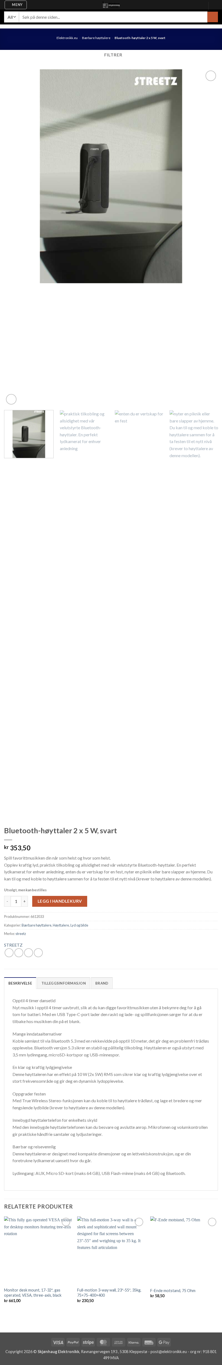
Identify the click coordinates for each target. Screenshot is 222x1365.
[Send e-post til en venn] (28, 952)
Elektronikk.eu (67, 38)
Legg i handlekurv (60, 901)
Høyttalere (61, 925)
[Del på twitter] (18, 952)
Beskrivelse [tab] (20, 983)
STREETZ (13, 944)
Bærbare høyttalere (96, 38)
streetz (20, 933)
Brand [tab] (101, 983)
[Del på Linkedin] (38, 952)
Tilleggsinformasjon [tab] (63, 983)
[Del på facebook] (9, 952)
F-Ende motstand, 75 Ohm (172, 1290)
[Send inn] (212, 17)
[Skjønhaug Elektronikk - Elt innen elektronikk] (111, 4)
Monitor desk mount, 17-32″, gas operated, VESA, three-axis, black (32, 1292)
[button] (16, 5)
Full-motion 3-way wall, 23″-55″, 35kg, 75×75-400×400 (109, 1292)
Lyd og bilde (79, 925)
